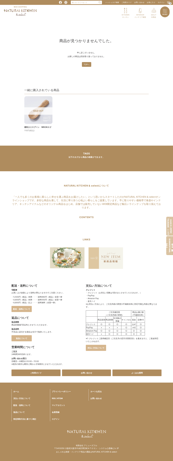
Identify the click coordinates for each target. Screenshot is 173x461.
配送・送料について (21, 309)
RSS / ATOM (57, 398)
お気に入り (151, 2)
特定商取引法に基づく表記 (24, 419)
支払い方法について (95, 348)
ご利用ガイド (127, 2)
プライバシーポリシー (61, 391)
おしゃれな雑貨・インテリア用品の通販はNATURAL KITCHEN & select (86, 452)
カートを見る (96, 391)
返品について (21, 338)
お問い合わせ (139, 2)
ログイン (161, 2)
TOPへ (86, 64)
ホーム (16, 391)
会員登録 (55, 412)
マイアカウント (58, 405)
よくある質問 (137, 373)
